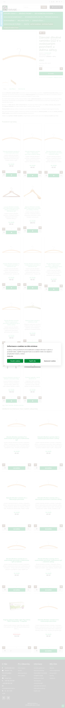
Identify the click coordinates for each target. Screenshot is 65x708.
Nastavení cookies (50, 361)
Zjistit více (10, 356)
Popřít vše (32, 361)
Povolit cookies (15, 361)
